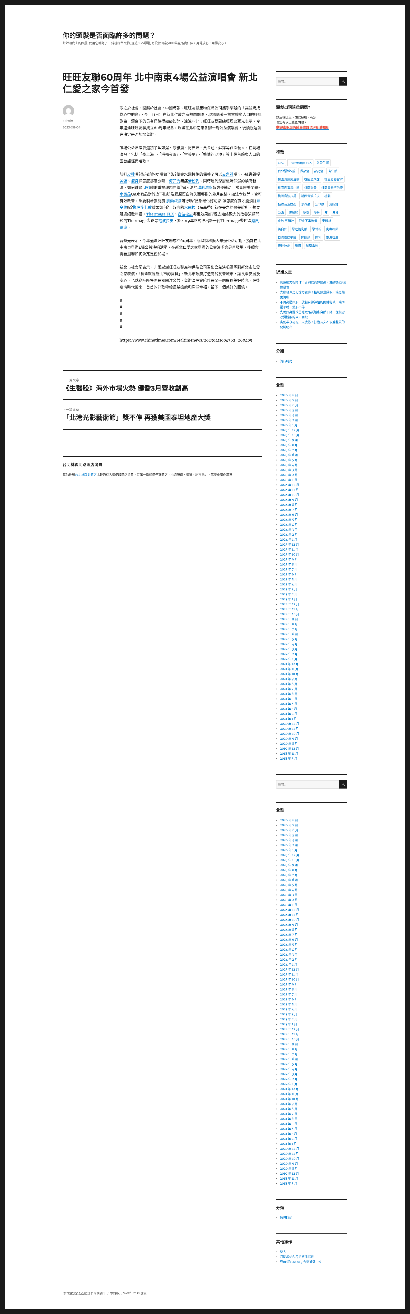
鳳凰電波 (312, 245)
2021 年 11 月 (289, 669)
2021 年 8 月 (288, 684)
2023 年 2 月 (289, 594)
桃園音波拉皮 (310, 196)
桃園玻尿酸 (312, 179)
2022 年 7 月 (289, 629)
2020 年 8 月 (289, 744)
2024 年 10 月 (289, 495)
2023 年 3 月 (288, 589)
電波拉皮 (165, 220)
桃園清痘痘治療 (288, 179)
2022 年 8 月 (289, 624)
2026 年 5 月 (289, 410)
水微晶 (125, 194)
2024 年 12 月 (289, 485)
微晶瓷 (304, 171)
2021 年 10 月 (289, 674)
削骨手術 (323, 162)
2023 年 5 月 (289, 579)
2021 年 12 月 (289, 664)
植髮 (327, 196)
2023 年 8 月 (289, 564)
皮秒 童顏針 (286, 221)
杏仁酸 (332, 171)
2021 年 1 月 (288, 719)
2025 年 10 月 (289, 435)
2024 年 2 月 (289, 535)
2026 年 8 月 (289, 395)
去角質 (227, 174)
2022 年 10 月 (289, 614)
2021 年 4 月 (288, 704)
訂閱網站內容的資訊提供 (297, 1257)
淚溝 (281, 212)
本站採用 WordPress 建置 (128, 1293)
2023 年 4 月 (289, 584)
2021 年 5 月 (288, 699)
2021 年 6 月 (289, 694)
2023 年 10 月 (289, 554)
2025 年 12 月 (289, 430)
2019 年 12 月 (289, 749)
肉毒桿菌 (332, 229)
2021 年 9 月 (289, 679)
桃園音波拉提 (287, 196)
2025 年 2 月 (289, 475)
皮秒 (131, 174)
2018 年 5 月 (288, 759)
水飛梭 (190, 207)
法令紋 (319, 204)
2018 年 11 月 (289, 754)
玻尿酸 (293, 212)
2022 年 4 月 (289, 644)
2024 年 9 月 (289, 500)
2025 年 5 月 (289, 460)
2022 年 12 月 (289, 604)
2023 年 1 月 (288, 599)
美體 (123, 180)
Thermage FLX (160, 214)
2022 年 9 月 (289, 619)
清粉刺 (193, 180)
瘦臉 (306, 212)
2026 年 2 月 (289, 420)
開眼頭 (305, 237)
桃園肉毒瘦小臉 (288, 187)
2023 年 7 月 (289, 569)
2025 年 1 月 (288, 480)
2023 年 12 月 (289, 545)
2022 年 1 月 (288, 659)
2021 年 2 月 (288, 714)
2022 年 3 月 (289, 649)
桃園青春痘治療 (332, 187)
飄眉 (298, 245)
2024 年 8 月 (289, 505)
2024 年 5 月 (289, 520)
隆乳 (318, 237)
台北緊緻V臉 (286, 171)
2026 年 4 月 (289, 415)
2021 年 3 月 (288, 709)
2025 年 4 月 (289, 465)
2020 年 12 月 (289, 724)
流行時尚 (286, 361)
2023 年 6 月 (289, 574)
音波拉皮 (185, 214)
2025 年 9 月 (289, 440)
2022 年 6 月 (289, 634)
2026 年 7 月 (289, 400)
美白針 (282, 229)
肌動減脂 (174, 200)
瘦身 (135, 180)
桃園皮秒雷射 (333, 179)
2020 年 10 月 (289, 734)
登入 (283, 1252)
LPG (146, 187)
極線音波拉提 (287, 204)
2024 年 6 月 (289, 515)
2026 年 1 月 (289, 425)
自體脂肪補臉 (287, 237)
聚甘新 (316, 229)
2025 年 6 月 (289, 455)
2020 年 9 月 (289, 739)
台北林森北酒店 (86, 475)
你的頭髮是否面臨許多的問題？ (109, 36)
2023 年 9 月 (289, 559)
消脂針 (333, 204)
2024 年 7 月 (289, 510)
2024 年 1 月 (288, 540)
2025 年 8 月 (289, 445)
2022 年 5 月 (289, 639)
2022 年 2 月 (289, 654)
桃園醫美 (310, 187)
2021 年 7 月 (288, 689)
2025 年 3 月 (289, 470)
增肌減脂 (205, 187)
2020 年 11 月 (289, 729)
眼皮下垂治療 (308, 221)
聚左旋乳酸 (142, 207)
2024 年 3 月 (289, 530)
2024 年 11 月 (289, 490)
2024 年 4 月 (289, 525)
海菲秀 (174, 180)
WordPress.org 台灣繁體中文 (301, 1262)
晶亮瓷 (318, 171)
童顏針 (326, 221)
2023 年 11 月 (289, 550)
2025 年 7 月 (289, 450)
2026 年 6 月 (289, 405)
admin (68, 121)
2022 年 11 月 (289, 609)
